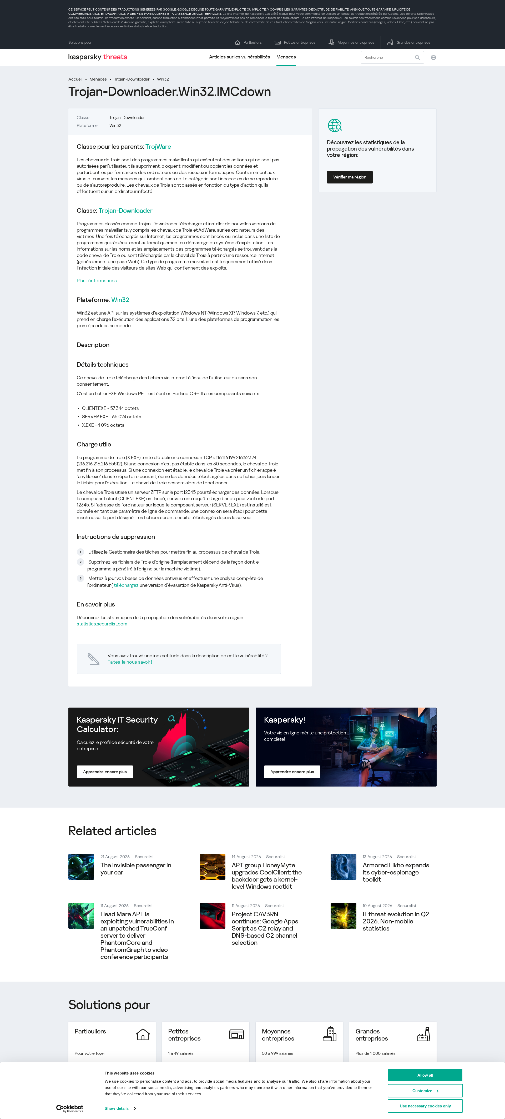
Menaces (286, 56)
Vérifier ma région (349, 177)
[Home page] (100, 57)
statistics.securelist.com (102, 623)
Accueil (75, 79)
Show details (117, 1108)
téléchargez (126, 585)
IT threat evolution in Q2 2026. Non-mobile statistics (396, 921)
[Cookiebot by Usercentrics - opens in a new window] (70, 1109)
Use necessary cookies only (425, 1106)
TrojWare (158, 146)
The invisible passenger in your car (135, 869)
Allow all (425, 1075)
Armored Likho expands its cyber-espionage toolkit (396, 872)
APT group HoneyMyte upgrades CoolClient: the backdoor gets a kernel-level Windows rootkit (267, 876)
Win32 (163, 79)
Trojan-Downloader (132, 79)
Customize (422, 1090)
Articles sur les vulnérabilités (239, 56)
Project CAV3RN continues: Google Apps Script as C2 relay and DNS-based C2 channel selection (265, 928)
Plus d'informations (97, 280)
